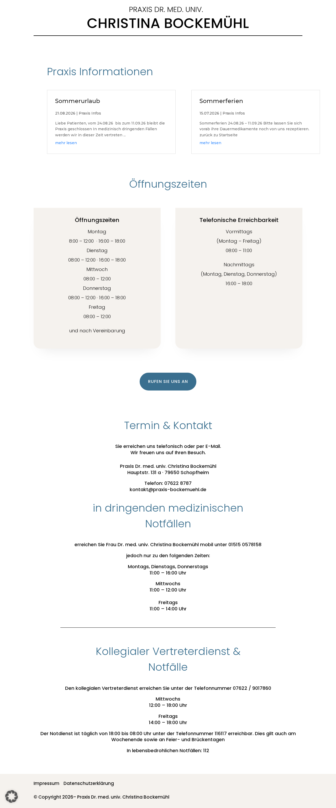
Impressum (46, 783)
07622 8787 (178, 483)
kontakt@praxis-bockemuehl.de (168, 489)
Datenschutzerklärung (89, 783)
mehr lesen (66, 142)
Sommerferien (221, 101)
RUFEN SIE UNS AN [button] (168, 381)
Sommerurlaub (77, 101)
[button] (11, 796)
